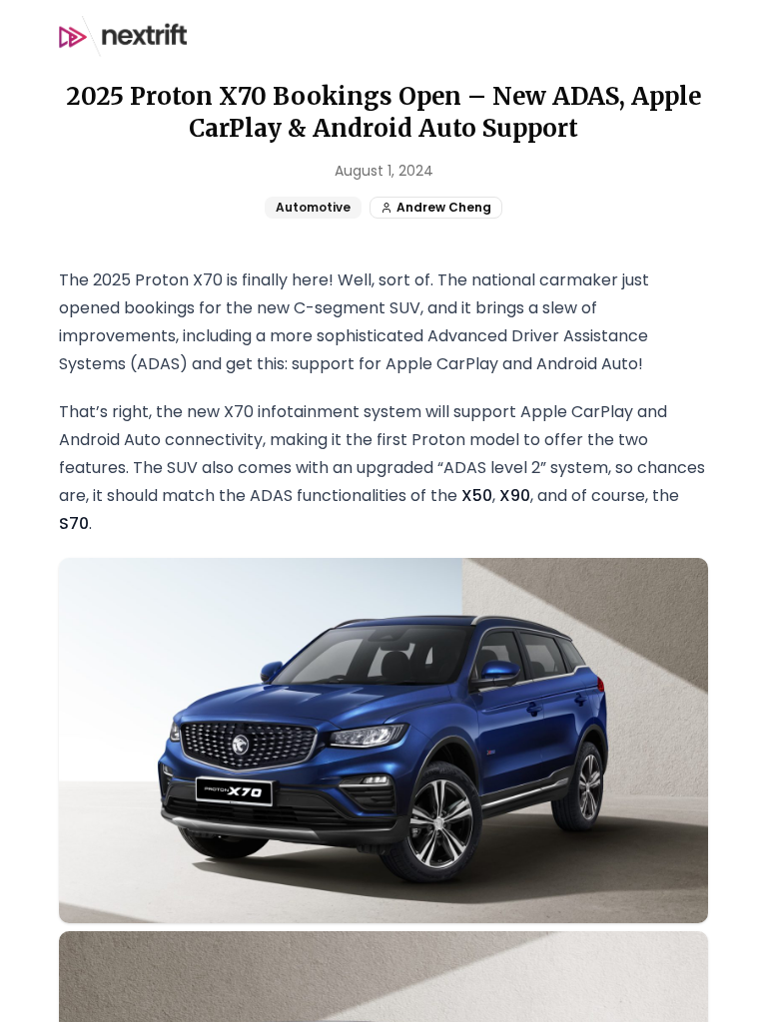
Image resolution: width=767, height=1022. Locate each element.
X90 (514, 495)
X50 (476, 495)
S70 (74, 523)
